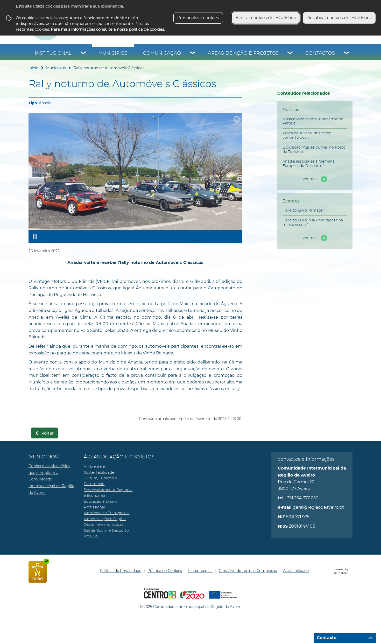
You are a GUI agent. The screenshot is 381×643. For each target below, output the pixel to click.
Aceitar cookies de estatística (266, 17)
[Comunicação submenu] (193, 53)
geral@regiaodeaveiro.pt (318, 507)
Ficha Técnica (200, 570)
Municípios (113, 53)
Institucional (53, 53)
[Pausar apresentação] (35, 236)
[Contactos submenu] (346, 53)
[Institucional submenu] (83, 53)
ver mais (310, 179)
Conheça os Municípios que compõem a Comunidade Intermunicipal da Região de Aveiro (51, 479)
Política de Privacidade (120, 570)
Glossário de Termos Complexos (248, 570)
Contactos (320, 53)
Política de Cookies (164, 570)
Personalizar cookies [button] (198, 17)
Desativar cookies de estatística (339, 17)
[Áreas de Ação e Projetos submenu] (290, 53)
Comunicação (162, 53)
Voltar (48, 433)
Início (33, 68)
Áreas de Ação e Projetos (243, 53)
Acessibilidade (296, 570)
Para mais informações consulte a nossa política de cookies (107, 29)
